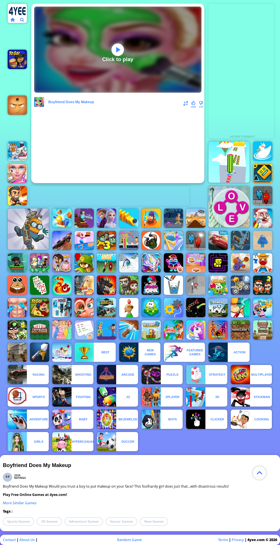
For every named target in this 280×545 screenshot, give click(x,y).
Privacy (238, 539)
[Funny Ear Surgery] (84, 307)
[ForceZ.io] (17, 352)
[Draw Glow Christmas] (173, 262)
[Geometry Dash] (262, 173)
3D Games (49, 521)
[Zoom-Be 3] (106, 240)
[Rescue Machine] (173, 307)
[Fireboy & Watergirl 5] (262, 195)
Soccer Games (121, 521)
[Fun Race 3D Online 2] (173, 240)
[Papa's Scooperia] (62, 262)
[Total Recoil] (17, 195)
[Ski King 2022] (128, 262)
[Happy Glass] (173, 285)
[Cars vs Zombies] (240, 240)
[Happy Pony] (195, 330)
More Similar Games (20, 503)
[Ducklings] (262, 151)
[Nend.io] (39, 262)
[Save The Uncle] (173, 218)
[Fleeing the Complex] (195, 285)
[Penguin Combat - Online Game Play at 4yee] (84, 218)
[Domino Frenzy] (128, 218)
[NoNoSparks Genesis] (62, 307)
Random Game (129, 539)
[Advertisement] (109, 196)
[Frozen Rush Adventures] (106, 218)
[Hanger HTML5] (106, 262)
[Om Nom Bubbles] (218, 285)
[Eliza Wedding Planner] (17, 173)
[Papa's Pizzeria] (39, 307)
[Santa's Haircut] (262, 218)
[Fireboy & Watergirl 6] (195, 240)
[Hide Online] (17, 105)
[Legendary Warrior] (262, 330)
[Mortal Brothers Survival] (218, 330)
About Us (27, 539)
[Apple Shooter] (128, 307)
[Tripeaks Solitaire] (39, 330)
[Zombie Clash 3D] (84, 285)
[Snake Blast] (195, 307)
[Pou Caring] (17, 285)
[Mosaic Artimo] (173, 330)
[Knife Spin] (128, 330)
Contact (9, 539)
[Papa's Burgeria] (17, 59)
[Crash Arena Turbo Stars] (240, 262)
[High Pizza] (84, 240)
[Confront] (39, 352)
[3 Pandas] (218, 307)
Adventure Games (84, 521)
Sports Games (18, 521)
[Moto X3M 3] (17, 151)
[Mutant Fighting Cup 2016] (106, 285)
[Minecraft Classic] (240, 330)
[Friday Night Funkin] (151, 285)
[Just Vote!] (84, 330)
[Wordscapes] (229, 206)
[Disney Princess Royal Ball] (62, 330)
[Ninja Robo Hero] (151, 262)
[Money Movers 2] (262, 285)
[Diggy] (28, 229)
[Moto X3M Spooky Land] (240, 285)
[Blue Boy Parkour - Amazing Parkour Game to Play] (262, 240)
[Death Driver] (106, 307)
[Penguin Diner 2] (262, 307)
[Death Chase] (62, 240)
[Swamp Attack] (240, 307)
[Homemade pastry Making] (195, 262)
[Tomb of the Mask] (218, 262)
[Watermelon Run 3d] (229, 162)
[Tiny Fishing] (151, 218)
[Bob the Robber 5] (17, 330)
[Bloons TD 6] (84, 262)
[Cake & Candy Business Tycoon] (128, 240)
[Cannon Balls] (62, 218)
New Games (154, 521)
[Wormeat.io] (62, 285)
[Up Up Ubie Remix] (62, 352)
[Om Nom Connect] (151, 307)
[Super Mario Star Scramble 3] (151, 330)
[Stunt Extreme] (195, 218)
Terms (223, 539)
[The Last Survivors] (128, 285)
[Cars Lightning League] (218, 240)
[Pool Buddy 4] (262, 262)
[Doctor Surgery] (17, 307)
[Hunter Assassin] (151, 240)
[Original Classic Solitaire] (39, 285)
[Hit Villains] (106, 330)
